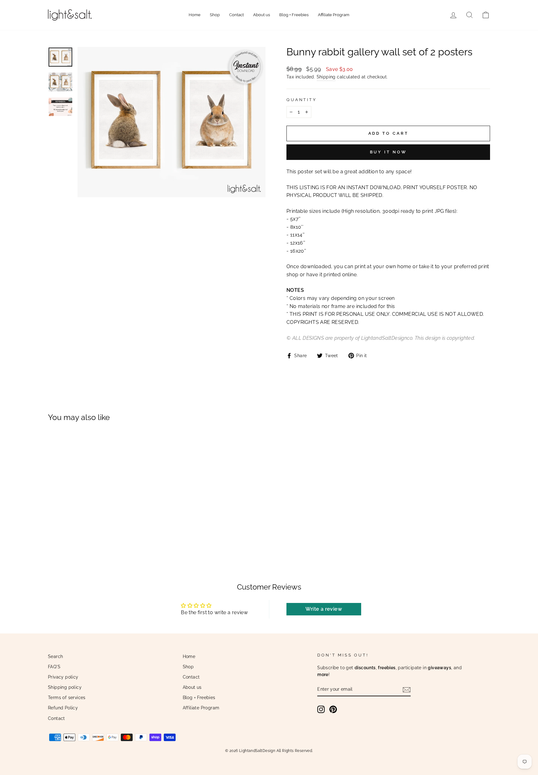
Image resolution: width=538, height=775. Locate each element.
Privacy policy (63, 677)
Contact (236, 14)
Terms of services (67, 697)
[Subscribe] (407, 690)
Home (195, 14)
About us (261, 14)
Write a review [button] (323, 609)
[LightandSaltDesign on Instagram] (321, 709)
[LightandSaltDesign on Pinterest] (333, 709)
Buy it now (388, 152)
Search (55, 656)
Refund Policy (63, 707)
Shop (215, 14)
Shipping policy (65, 687)
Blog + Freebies (294, 14)
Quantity (301, 99)
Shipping (326, 76)
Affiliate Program (333, 14)
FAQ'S (54, 666)
